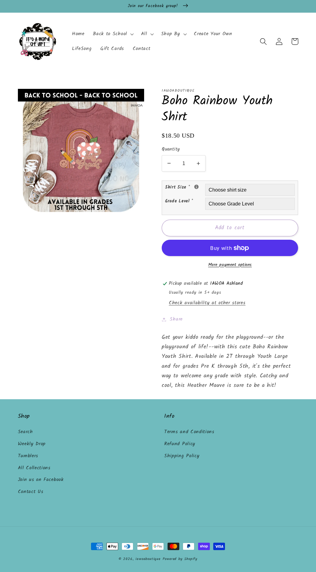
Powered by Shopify (180, 559)
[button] (113, 34)
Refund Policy (179, 444)
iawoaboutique (147, 559)
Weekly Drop (32, 444)
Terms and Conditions (189, 432)
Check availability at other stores (207, 303)
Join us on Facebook (41, 480)
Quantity (171, 149)
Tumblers (28, 456)
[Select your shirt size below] (196, 186)
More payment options (230, 265)
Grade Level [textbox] (179, 201)
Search (25, 432)
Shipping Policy (181, 456)
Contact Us (31, 492)
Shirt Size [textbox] (185, 187)
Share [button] (176, 319)
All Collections (34, 468)
